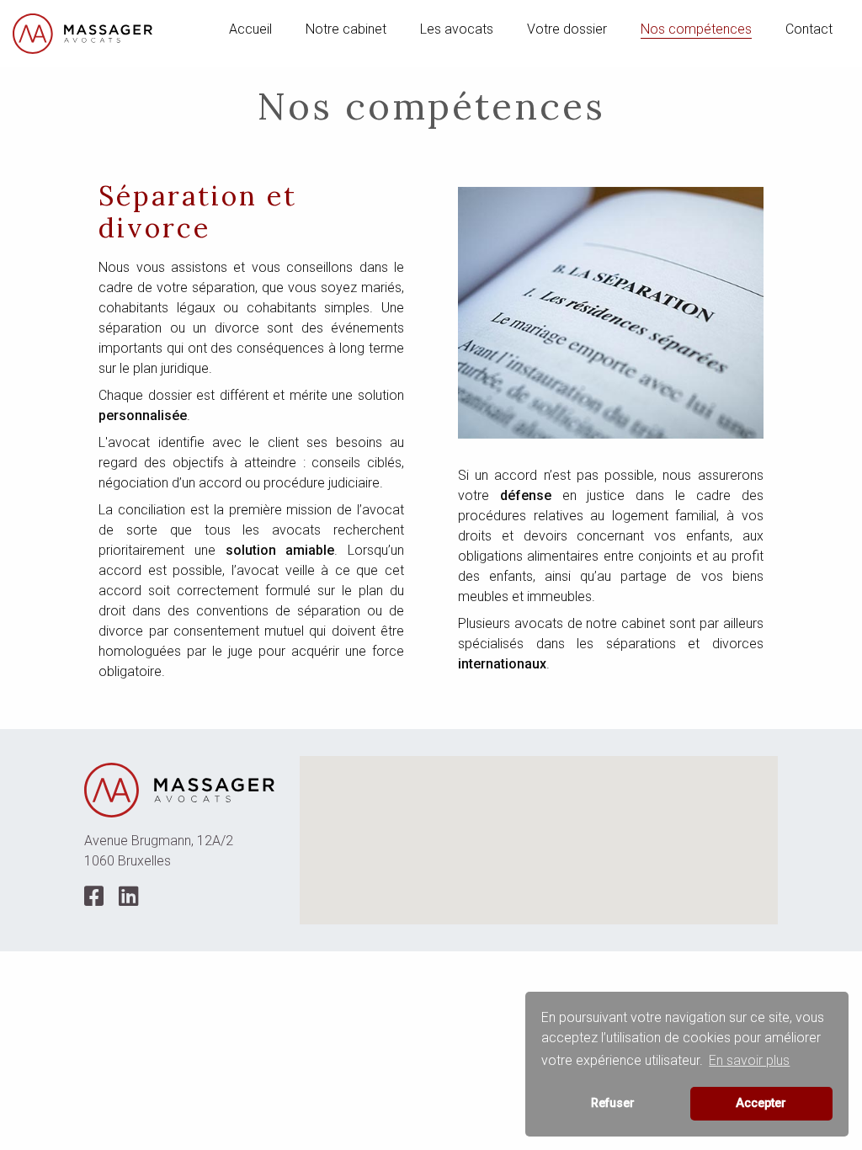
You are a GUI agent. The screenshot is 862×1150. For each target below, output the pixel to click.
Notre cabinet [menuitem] (346, 29)
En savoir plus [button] (749, 1060)
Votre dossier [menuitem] (567, 29)
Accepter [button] (761, 1103)
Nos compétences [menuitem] (696, 29)
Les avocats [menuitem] (456, 29)
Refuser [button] (613, 1103)
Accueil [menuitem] (250, 29)
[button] (539, 830)
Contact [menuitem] (809, 29)
